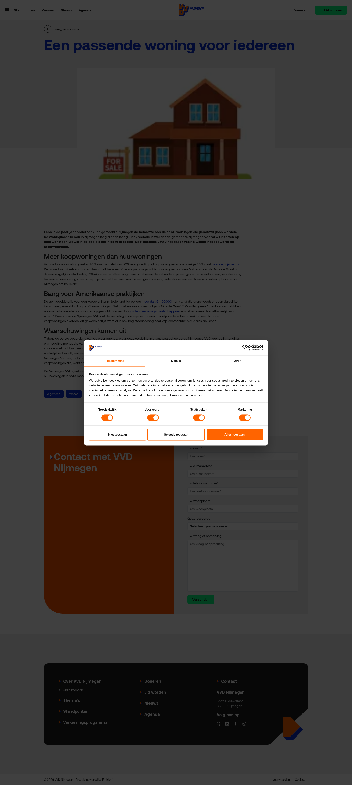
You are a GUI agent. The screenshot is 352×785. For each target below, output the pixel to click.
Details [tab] (176, 361)
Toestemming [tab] (114, 361)
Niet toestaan (117, 434)
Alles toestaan (234, 434)
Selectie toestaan (176, 434)
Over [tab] (237, 361)
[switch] (153, 417)
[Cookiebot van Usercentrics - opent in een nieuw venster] (245, 347)
